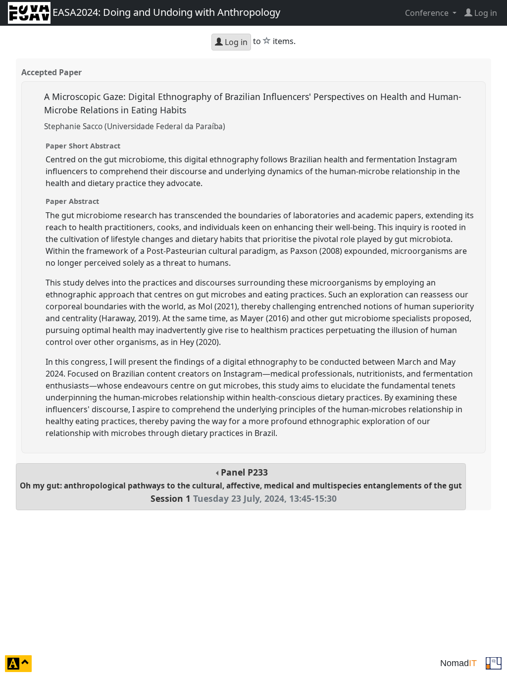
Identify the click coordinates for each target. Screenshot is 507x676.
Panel (241, 485)
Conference (428, 12)
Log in (235, 42)
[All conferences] (494, 662)
